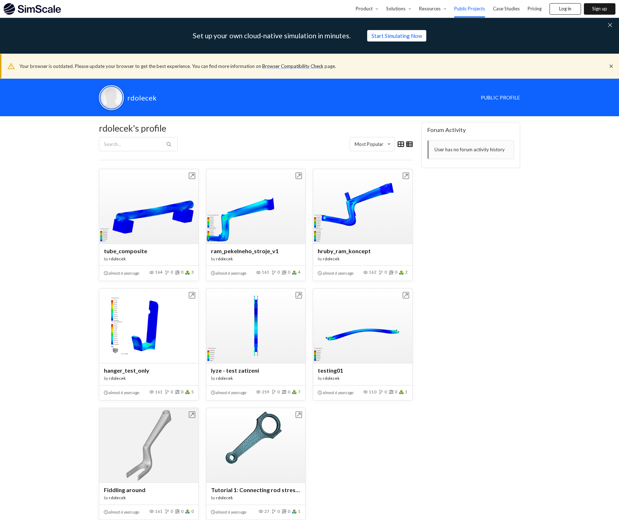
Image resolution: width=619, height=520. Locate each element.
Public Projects (469, 8)
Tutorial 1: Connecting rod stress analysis (256, 489)
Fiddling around (124, 489)
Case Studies (506, 8)
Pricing (535, 8)
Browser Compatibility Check (292, 66)
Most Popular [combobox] (369, 144)
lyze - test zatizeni (235, 370)
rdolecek (117, 258)
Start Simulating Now (396, 36)
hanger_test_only (126, 370)
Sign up (599, 8)
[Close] (611, 66)
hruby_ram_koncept (344, 250)
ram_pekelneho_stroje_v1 (245, 250)
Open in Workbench (192, 176)
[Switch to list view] (409, 144)
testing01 (330, 370)
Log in (565, 8)
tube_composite (125, 250)
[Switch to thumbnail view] (401, 144)
